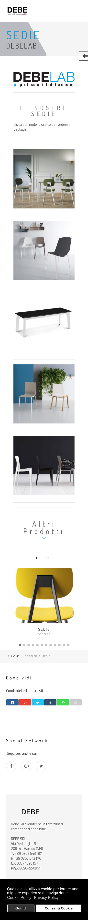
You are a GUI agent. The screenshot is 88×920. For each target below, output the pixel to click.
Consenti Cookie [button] (59, 908)
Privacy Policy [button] (46, 897)
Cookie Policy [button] (19, 897)
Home (15, 656)
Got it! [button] (20, 908)
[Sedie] (44, 595)
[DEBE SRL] (17, 4)
